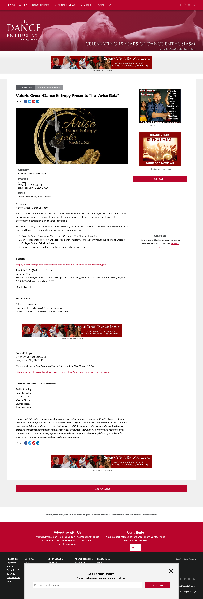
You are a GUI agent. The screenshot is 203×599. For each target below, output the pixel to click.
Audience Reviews (64, 5)
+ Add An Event (160, 179)
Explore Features (17, 5)
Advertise (86, 5)
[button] (108, 5)
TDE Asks (11, 574)
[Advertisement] (160, 210)
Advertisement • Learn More (101, 70)
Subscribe (157, 585)
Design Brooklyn (189, 591)
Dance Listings (40, 5)
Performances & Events (49, 87)
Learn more (70, 544)
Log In (99, 562)
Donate (135, 548)
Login (100, 5)
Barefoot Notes (13, 577)
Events (27, 562)
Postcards (11, 566)
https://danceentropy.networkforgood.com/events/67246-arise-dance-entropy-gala (61, 264)
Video (9, 581)
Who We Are (80, 562)
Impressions (12, 562)
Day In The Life (13, 570)
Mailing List (52, 562)
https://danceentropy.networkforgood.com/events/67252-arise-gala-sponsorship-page (62, 371)
